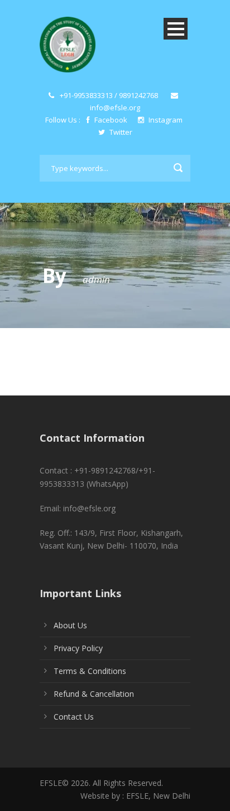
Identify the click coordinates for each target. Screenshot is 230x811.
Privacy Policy (78, 648)
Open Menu (176, 29)
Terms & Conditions (90, 671)
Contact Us (74, 716)
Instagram (165, 120)
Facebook (111, 120)
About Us (70, 625)
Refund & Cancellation (94, 693)
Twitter (120, 132)
